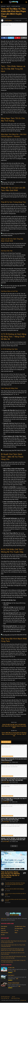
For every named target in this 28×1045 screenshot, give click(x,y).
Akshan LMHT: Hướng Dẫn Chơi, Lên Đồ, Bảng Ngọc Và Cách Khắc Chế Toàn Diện (12, 819)
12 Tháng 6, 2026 (14, 841)
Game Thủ (3, 930)
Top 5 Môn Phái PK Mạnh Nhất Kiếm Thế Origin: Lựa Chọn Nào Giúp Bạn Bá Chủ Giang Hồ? (15, 883)
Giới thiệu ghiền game (5, 996)
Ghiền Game (4, 918)
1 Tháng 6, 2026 (14, 801)
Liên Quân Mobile (19, 928)
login (5, 850)
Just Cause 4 (11, 975)
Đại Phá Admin (8, 20)
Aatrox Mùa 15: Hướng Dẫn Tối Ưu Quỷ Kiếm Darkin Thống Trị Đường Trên (14, 759)
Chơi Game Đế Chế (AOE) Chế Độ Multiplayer (14, 889)
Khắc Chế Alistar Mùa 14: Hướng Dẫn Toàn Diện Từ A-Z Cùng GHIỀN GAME (14, 799)
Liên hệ (13, 996)
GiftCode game (4, 932)
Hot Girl (3, 934)
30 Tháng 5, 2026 (14, 782)
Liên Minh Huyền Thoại (15, 6)
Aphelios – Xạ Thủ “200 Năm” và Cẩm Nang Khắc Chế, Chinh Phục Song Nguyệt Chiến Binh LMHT (13, 838)
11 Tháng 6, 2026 (14, 762)
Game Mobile (4, 926)
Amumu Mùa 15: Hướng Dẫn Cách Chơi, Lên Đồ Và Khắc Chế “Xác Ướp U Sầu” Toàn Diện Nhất (14, 779)
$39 (15, 971)
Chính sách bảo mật (5, 998)
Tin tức (16, 930)
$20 (19, 986)
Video (16, 932)
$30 (17, 978)
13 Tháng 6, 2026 (17, 20)
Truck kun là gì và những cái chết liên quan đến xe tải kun (15, 894)
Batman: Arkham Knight (13, 983)
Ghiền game (3, 6)
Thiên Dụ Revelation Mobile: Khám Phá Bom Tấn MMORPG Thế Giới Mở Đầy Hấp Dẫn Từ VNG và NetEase (10, 874)
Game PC (8, 6)
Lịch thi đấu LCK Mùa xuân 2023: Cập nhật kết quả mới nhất (15, 900)
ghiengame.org (23, 1000)
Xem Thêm (14, 846)
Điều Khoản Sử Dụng (15, 998)
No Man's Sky (11, 967)
